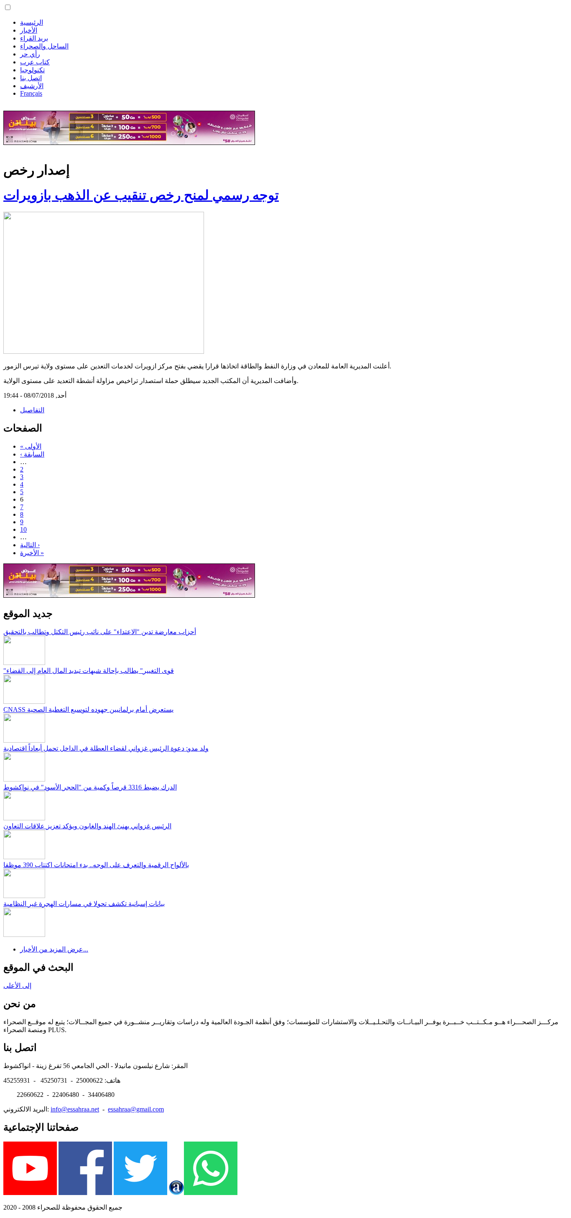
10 (23, 529)
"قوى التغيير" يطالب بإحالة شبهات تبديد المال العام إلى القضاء (88, 670)
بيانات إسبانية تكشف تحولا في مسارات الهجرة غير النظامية (84, 903)
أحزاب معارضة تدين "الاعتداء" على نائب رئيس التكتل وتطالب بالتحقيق (99, 631)
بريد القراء (34, 38)
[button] (7, 7)
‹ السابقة (32, 454)
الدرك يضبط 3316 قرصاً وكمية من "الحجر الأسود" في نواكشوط (90, 787)
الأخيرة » (32, 552)
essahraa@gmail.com (136, 1109)
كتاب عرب (35, 62)
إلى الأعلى (17, 985)
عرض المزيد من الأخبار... (54, 949)
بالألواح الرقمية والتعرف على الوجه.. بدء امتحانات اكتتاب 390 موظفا (96, 864)
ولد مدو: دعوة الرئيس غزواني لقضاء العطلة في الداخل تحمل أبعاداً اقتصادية (106, 748)
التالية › (30, 544)
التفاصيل (32, 410)
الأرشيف (31, 85)
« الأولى (30, 446)
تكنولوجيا (32, 70)
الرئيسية (31, 22)
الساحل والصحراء (44, 46)
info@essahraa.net (75, 1109)
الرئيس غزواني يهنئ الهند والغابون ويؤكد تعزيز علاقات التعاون (87, 826)
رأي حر (30, 54)
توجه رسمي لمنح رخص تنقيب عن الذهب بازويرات (141, 195)
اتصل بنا (31, 77)
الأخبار (28, 30)
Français (31, 93)
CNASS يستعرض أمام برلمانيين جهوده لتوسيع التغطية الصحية (88, 709)
